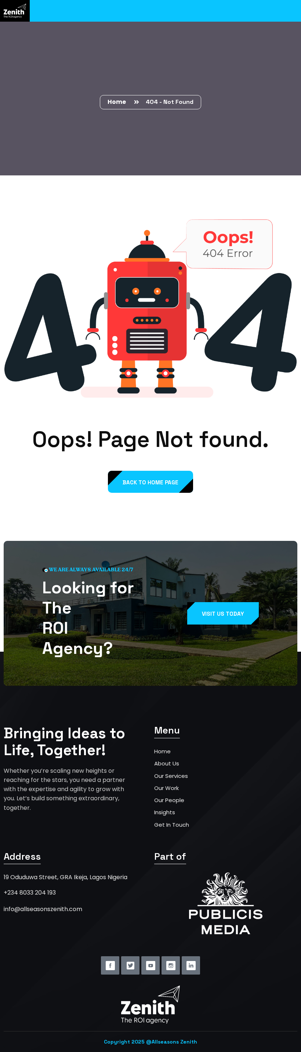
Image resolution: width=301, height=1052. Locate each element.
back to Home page (150, 482)
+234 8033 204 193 (30, 892)
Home (118, 102)
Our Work (166, 788)
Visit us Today (223, 613)
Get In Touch (171, 825)
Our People (169, 800)
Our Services (171, 776)
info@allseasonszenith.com (43, 909)
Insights (164, 812)
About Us (166, 763)
